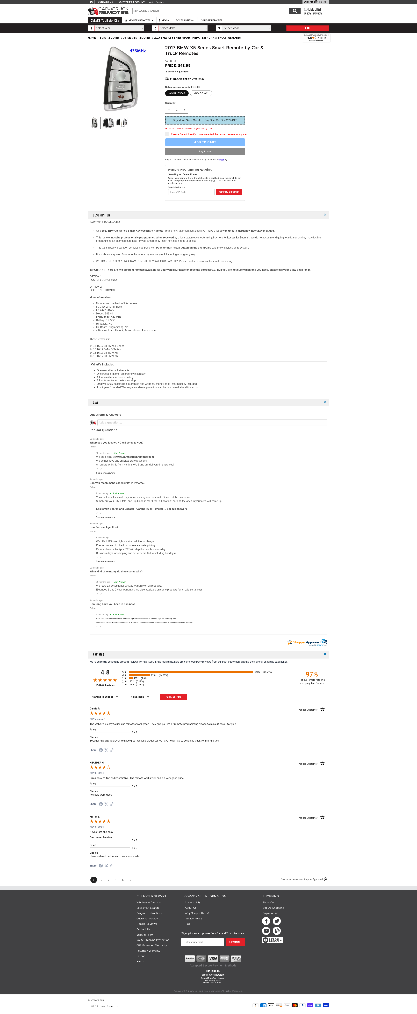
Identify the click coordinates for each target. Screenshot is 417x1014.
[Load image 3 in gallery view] (122, 123)
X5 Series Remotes (137, 37)
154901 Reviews (108, 685)
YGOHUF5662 (177, 93)
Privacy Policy (193, 918)
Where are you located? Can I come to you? (117, 442)
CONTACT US (105, 2)
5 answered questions (177, 71)
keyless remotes (139, 20)
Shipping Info (145, 934)
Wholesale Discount (149, 902)
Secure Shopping (273, 908)
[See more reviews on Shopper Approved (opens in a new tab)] (112, 750)
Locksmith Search (238, 237)
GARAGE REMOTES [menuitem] (211, 20)
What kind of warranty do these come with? (116, 571)
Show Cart (269, 902)
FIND (307, 28)
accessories (184, 20)
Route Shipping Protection (153, 940)
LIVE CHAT (314, 9)
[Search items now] (295, 11)
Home (92, 37)
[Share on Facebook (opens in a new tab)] (101, 750)
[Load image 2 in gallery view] (108, 123)
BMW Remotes (110, 37)
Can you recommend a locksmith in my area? (117, 483)
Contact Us (143, 929)
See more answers (105, 473)
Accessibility (193, 902)
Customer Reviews (148, 918)
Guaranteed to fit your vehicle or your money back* (189, 128)
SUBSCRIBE (235, 942)
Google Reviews (147, 924)
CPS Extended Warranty (152, 945)
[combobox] (210, 11)
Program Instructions (149, 913)
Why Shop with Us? (197, 913)
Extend (141, 956)
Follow (92, 447)
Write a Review (173, 697)
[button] (97, 469)
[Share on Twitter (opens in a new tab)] (106, 750)
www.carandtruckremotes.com (135, 456)
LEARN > (275, 941)
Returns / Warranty (148, 950)
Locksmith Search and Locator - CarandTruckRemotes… (131, 508)
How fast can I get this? (104, 527)
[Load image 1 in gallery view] (95, 123)
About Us (190, 908)
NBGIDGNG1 (201, 93)
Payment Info (271, 913)
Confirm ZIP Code (229, 192)
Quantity (170, 103)
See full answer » (177, 508)
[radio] (208, 672)
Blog (187, 924)
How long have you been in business (112, 604)
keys (164, 20)
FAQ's (140, 961)
